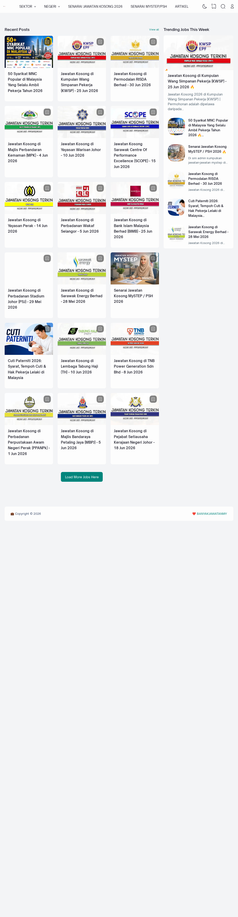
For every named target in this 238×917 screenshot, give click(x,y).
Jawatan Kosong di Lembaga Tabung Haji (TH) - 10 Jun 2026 (79, 366)
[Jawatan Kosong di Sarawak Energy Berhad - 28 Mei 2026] (82, 283)
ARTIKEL (181, 6)
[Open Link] (232, 6)
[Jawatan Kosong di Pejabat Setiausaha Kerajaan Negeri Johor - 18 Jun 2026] (135, 424)
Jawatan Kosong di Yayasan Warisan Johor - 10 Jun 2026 (81, 150)
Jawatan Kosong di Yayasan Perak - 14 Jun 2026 (27, 226)
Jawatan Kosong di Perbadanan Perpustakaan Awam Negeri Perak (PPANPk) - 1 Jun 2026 (29, 442)
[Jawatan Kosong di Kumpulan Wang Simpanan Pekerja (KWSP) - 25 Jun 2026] (82, 67)
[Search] (223, 6)
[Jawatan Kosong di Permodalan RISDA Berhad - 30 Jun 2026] (135, 67)
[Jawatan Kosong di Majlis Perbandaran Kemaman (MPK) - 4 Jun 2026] (29, 137)
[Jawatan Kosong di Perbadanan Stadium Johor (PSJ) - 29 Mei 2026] (29, 283)
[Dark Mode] (204, 6)
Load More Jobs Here (82, 477)
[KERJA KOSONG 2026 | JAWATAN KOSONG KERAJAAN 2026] (4, 6)
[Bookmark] (47, 42)
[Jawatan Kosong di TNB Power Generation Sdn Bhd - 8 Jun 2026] (135, 353)
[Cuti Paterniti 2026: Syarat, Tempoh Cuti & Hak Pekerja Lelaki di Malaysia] (29, 353)
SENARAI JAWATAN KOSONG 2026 (95, 6)
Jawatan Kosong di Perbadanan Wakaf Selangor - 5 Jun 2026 (80, 226)
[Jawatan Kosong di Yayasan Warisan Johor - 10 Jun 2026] (82, 137)
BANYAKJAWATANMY (212, 513)
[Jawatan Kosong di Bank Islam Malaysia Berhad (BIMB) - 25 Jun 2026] (135, 213)
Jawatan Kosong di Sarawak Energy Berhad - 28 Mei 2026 (81, 296)
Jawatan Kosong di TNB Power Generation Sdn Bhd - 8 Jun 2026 (134, 366)
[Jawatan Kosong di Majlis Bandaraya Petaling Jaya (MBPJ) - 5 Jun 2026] (82, 424)
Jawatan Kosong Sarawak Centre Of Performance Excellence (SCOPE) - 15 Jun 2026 (135, 155)
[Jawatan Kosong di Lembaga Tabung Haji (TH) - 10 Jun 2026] (82, 353)
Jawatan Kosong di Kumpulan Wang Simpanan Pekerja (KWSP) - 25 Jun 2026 (197, 81)
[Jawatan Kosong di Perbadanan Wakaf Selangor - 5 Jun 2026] (82, 213)
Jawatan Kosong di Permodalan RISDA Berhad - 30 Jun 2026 (132, 79)
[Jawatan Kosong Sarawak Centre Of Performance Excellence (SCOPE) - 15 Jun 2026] (135, 137)
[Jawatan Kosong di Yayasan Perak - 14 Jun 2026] (29, 213)
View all (154, 29)
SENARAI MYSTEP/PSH (149, 6)
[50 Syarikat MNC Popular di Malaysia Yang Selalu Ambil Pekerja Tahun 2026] (29, 67)
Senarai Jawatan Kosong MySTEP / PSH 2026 (133, 296)
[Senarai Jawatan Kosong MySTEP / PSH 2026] (135, 283)
